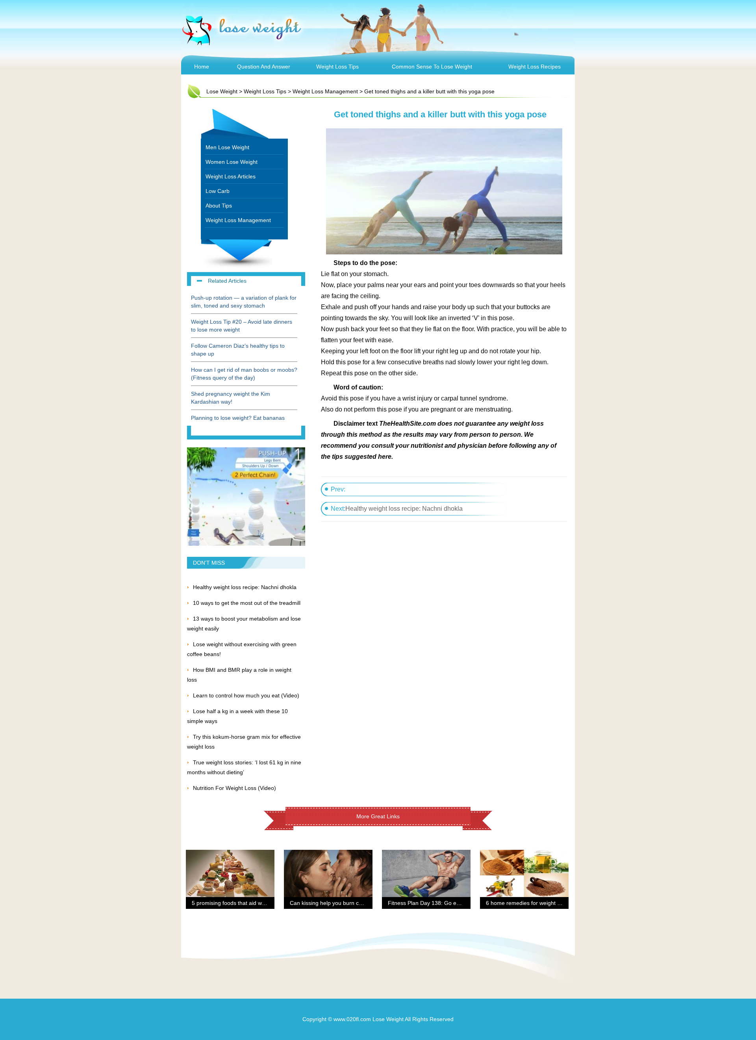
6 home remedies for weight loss (526, 903)
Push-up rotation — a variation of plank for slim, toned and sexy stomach (243, 302)
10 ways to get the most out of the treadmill (246, 603)
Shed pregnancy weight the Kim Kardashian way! (230, 398)
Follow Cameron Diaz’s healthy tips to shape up (238, 350)
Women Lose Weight (232, 162)
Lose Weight (221, 91)
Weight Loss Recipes (534, 66)
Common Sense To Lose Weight (432, 66)
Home (201, 66)
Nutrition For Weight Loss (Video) (234, 788)
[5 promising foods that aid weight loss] (230, 854)
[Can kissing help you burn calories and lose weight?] (328, 854)
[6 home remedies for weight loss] (524, 854)
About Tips (219, 205)
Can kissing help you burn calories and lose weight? (354, 903)
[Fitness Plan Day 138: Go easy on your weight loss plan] (426, 854)
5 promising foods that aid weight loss (238, 903)
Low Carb (218, 191)
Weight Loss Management (325, 91)
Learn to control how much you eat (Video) (246, 695)
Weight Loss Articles (231, 176)
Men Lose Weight (227, 147)
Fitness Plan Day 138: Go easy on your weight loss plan (457, 903)
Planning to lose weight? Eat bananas (238, 418)
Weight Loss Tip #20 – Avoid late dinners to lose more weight (241, 326)
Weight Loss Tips (337, 66)
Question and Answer (263, 66)
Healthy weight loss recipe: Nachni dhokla (404, 508)
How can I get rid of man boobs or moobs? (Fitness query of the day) (244, 374)
